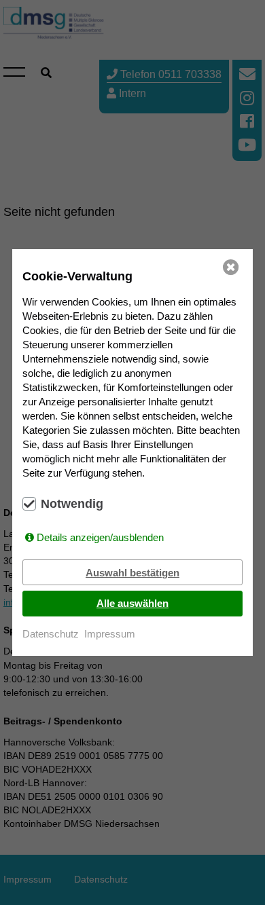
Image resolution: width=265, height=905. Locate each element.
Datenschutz (50, 634)
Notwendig (72, 504)
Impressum (109, 634)
